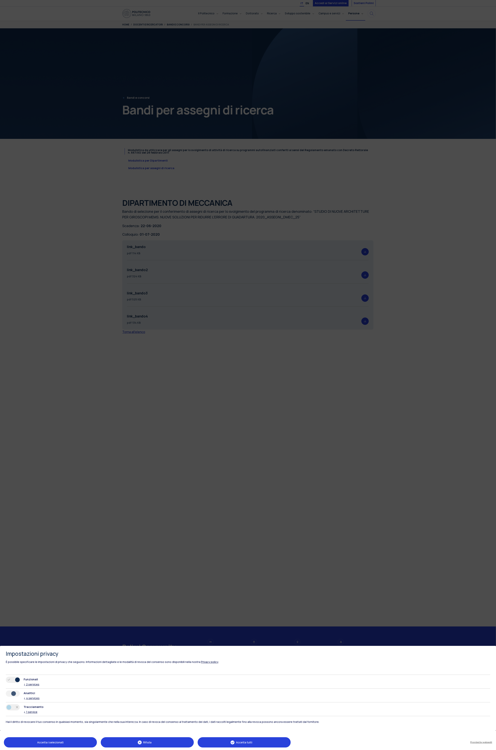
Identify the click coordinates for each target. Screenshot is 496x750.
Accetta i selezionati (50, 742)
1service (30, 712)
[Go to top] (490, 745)
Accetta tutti (244, 742)
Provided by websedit (481, 742)
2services (31, 684)
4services (32, 698)
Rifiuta (147, 742)
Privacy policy (209, 662)
